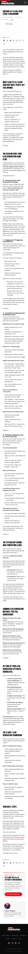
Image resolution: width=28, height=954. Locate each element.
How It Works (6, 935)
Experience (23, 935)
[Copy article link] (23, 40)
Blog (20, 938)
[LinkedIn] (9, 943)
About (8, 938)
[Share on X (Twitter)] (7, 40)
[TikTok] (19, 943)
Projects (14, 938)
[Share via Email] (16, 40)
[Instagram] (12, 943)
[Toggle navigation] (25, 3)
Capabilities (14, 935)
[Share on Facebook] (10, 40)
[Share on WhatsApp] (13, 40)
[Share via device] (4, 43)
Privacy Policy (9, 951)
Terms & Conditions (18, 951)
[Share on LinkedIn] (4, 40)
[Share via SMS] (19, 40)
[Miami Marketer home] (7, 2)
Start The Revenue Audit (13, 894)
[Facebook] (15, 943)
